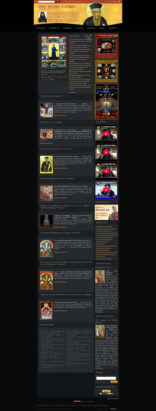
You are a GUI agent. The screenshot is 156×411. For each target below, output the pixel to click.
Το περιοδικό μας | (84, 405)
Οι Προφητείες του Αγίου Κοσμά (51, 122)
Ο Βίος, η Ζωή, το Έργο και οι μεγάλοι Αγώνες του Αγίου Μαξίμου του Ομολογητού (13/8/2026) (80, 51)
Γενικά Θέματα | (41, 405)
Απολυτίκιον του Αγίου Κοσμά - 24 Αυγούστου (56, 149)
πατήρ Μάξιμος (67, 28)
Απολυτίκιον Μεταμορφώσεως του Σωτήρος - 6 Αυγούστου (60, 233)
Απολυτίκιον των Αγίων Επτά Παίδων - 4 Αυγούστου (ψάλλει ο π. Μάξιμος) (66, 294)
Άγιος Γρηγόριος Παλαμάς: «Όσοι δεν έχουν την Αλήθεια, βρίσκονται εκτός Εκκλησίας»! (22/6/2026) (80, 87)
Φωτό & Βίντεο (113, 28)
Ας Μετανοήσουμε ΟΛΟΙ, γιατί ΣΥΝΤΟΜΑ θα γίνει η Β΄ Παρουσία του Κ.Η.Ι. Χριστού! (107, 234)
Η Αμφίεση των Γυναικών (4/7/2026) (78, 83)
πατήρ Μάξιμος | (59, 405)
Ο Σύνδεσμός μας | (50, 405)
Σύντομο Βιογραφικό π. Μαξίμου (104, 226)
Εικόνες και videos (100, 243)
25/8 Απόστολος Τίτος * (74, 1)
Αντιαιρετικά (80, 28)
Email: (96, 376)
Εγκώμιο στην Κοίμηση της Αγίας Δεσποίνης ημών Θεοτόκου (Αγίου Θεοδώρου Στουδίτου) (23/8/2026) (80, 41)
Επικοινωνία (105, 405)
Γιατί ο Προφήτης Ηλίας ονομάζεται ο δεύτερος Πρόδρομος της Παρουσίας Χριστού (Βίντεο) (78, 333)
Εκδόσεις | (91, 405)
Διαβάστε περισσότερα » (60, 115)
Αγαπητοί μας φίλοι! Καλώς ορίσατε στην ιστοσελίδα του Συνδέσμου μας (106, 230)
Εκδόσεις (102, 28)
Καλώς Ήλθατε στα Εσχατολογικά (104, 237)
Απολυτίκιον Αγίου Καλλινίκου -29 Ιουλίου (78, 344)
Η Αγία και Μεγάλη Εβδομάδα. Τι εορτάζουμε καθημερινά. (104, 240)
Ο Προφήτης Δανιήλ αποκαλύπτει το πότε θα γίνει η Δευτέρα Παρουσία (106, 247)
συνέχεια (52, 79)
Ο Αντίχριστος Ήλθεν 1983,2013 (104, 258)
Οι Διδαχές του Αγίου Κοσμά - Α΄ (51, 96)
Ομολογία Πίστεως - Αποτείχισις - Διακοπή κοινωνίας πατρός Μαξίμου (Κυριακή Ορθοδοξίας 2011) (106, 254)
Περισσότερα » (99, 312)
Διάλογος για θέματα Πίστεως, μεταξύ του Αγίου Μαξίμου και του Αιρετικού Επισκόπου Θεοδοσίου (52, 340)
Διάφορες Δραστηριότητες (102, 250)
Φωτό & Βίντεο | (97, 405)
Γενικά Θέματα (40, 28)
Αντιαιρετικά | (67, 405)
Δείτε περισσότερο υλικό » (102, 202)
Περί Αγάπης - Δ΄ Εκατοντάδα (49, 352)
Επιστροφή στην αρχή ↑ (113, 398)
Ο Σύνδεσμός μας (54, 28)
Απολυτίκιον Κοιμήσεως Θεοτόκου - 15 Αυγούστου (57, 178)
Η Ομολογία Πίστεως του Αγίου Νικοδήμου (78, 354)
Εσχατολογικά (91, 28)
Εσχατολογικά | (75, 405)
